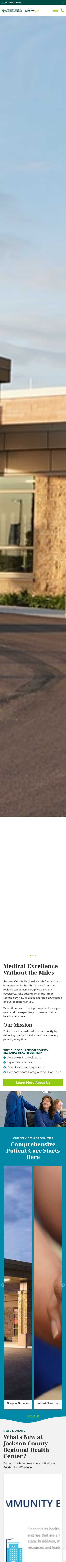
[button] (62, 2)
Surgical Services (18, 1403)
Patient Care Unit (48, 1403)
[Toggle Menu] (55, 10)
